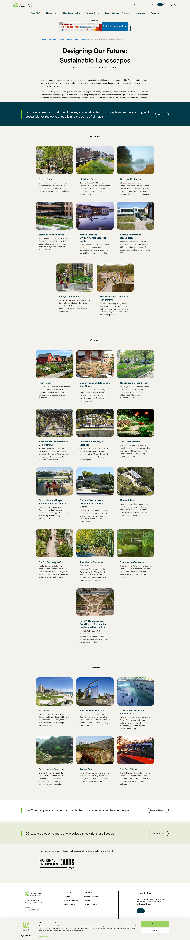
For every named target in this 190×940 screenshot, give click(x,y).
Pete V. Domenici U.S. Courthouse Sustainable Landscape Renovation (93, 624)
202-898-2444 (35, 908)
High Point (45, 382)
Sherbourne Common (91, 710)
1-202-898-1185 (33, 910)
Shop (153, 5)
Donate (87, 900)
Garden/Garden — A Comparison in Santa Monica (91, 503)
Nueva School (127, 500)
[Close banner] (173, 921)
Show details (43, 936)
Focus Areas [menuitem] (140, 13)
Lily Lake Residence (131, 179)
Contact (136, 5)
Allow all (155, 924)
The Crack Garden (130, 441)
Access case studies (158, 833)
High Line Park (87, 179)
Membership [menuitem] (51, 13)
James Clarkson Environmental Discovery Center (93, 237)
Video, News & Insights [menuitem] (71, 13)
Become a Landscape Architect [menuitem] (117, 13)
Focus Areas (53, 39)
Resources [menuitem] (155, 13)
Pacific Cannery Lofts (51, 562)
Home (44, 39)
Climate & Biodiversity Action (68, 39)
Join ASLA (88, 892)
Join (160, 5)
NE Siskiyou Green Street (134, 382)
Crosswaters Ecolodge (51, 769)
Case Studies (85, 39)
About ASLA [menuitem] (35, 13)
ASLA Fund (145, 5)
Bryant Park (45, 179)
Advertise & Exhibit (71, 900)
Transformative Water (132, 562)
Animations (162, 114)
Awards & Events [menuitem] (92, 13)
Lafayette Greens (69, 296)
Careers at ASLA (90, 904)
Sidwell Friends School (51, 234)
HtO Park (44, 710)
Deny (155, 930)
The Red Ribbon (129, 769)
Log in (167, 5)
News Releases (69, 904)
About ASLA (68, 892)
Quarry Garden (87, 769)
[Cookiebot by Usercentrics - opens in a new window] (26, 936)
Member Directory (91, 896)
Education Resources (158, 810)
